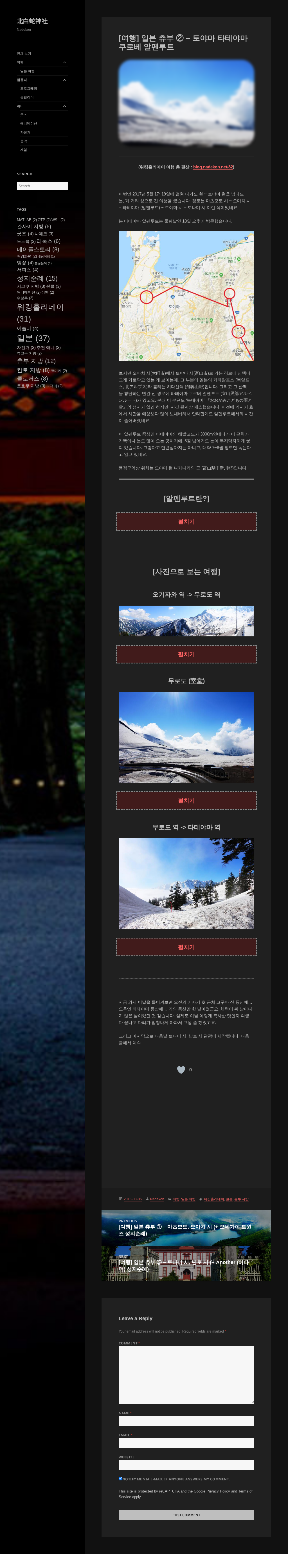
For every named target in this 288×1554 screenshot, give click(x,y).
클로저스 (32, 378)
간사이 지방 (34, 226)
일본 (33, 338)
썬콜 (53, 286)
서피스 (28, 269)
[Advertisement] (186, 1128)
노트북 (26, 241)
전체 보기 (24, 54)
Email (125, 1435)
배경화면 (27, 256)
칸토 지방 (33, 370)
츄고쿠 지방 (29, 353)
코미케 (59, 371)
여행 (20, 62)
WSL (58, 220)
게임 (23, 150)
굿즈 (23, 115)
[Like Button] (181, 1070)
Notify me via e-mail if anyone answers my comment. (176, 1479)
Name (125, 1413)
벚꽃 (25, 262)
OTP (44, 220)
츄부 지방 (36, 360)
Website (126, 1457)
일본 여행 (27, 71)
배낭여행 (46, 256)
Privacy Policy (218, 1491)
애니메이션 (28, 124)
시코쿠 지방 (31, 286)
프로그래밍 (28, 89)
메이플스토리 (38, 249)
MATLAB (27, 220)
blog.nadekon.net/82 (213, 166)
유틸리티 (27, 97)
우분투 (25, 298)
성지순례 (37, 278)
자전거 (25, 132)
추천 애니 (49, 347)
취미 (20, 106)
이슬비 (28, 328)
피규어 (54, 386)
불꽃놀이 (43, 263)
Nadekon (157, 1199)
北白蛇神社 (32, 21)
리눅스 (48, 241)
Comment (129, 1343)
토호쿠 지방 (31, 385)
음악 (23, 141)
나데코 (44, 233)
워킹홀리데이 (214, 1199)
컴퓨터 (22, 80)
